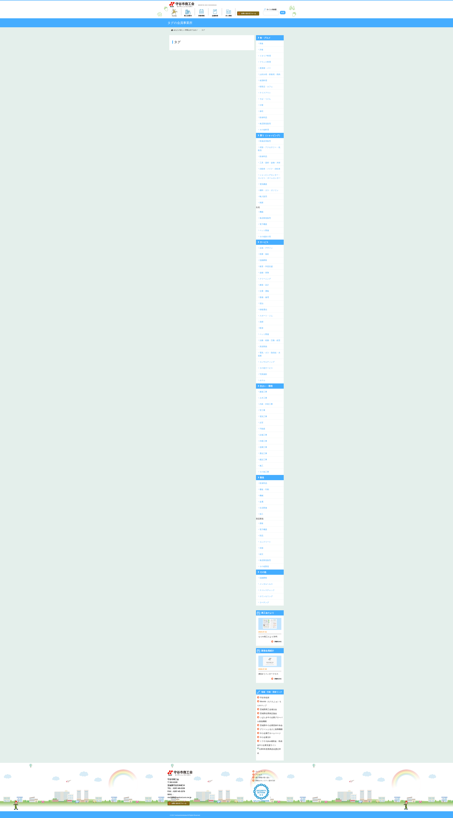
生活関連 (263, 508)
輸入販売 (263, 196)
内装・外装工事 (266, 404)
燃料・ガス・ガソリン (269, 190)
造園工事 (263, 447)
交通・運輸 (264, 291)
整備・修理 (264, 297)
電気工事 (263, 416)
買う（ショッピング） (270, 135)
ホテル (262, 380)
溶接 (261, 548)
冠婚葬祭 (263, 260)
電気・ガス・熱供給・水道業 (269, 354)
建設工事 (263, 460)
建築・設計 (264, 285)
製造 (262, 477)
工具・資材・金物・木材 (270, 163)
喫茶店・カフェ (266, 87)
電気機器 (263, 184)
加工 (261, 514)
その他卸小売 (265, 237)
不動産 (262, 429)
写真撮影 (263, 374)
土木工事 (263, 398)
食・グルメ (265, 38)
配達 (261, 328)
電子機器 (263, 224)
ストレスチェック (267, 590)
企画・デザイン (266, 248)
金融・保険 (264, 273)
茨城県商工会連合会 (268, 709)
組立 (261, 554)
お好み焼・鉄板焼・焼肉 (270, 74)
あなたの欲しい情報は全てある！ (186, 30)
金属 (261, 502)
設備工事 (263, 435)
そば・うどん (265, 99)
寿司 (261, 111)
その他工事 (264, 472)
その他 (263, 572)
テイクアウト (265, 93)
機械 (261, 212)
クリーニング (265, 279)
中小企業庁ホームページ (270, 733)
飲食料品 (263, 117)
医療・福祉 (264, 254)
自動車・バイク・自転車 (270, 169)
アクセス (258, 774)
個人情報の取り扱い (262, 777)
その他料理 (264, 130)
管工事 (262, 410)
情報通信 (263, 310)
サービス (264, 242)
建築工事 (263, 392)
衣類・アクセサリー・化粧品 (269, 148)
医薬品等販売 (265, 141)
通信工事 (263, 453)
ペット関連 (264, 230)
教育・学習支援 (266, 266)
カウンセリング (266, 596)
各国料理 (263, 80)
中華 (261, 105)
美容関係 (263, 347)
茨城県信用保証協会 (268, 713)
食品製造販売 (265, 124)
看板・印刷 (264, 489)
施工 (261, 466)
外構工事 (263, 441)
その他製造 (264, 566)
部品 (261, 536)
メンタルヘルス (266, 584)
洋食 (261, 50)
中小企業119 (265, 737)
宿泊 (261, 303)
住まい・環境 (266, 386)
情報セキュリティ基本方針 (265, 781)
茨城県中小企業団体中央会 (271, 725)
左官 (261, 423)
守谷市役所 (264, 698)
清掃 (261, 322)
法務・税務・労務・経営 (270, 340)
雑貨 (261, 203)
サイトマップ (260, 771)
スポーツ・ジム (266, 316)
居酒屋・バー (265, 68)
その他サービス (266, 368)
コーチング (264, 602)
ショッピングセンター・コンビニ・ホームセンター (269, 176)
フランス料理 (265, 62)
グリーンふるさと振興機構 (271, 729)
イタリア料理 (265, 56)
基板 (261, 523)
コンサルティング (267, 362)
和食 (261, 44)
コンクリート (265, 542)
